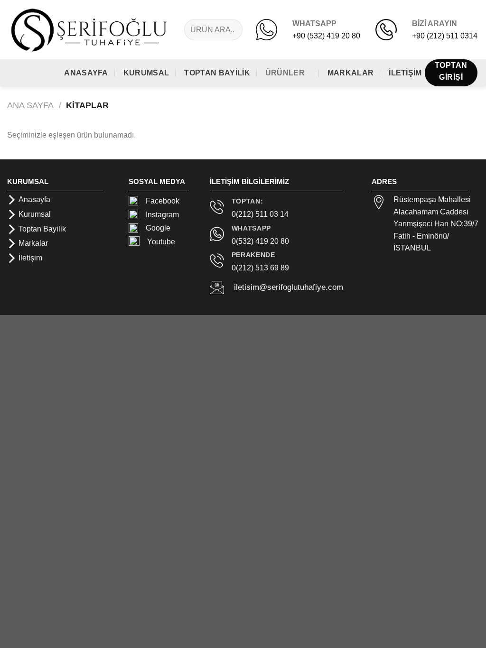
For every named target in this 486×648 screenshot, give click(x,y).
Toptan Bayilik (217, 73)
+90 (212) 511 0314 (444, 36)
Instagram (162, 215)
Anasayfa (86, 73)
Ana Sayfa (30, 105)
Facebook (162, 201)
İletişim (405, 73)
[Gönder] (237, 29)
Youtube (157, 242)
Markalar (350, 73)
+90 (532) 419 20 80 (326, 36)
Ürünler (285, 73)
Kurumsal (146, 73)
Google (158, 228)
